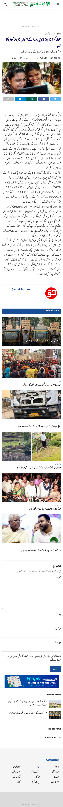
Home (58, 33)
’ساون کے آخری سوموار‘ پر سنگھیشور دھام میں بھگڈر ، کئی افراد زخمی (42, 384)
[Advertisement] (31, 15)
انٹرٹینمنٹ (55, 782)
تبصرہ (58, 577)
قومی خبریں (17, 777)
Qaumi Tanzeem (50, 57)
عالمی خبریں (17, 766)
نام (59, 615)
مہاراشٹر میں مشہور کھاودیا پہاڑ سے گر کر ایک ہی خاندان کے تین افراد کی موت (39, 467)
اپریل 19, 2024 (21, 57)
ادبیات (56, 777)
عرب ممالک (16, 772)
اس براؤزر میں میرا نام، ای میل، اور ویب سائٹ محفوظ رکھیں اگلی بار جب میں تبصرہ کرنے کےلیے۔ (34, 658)
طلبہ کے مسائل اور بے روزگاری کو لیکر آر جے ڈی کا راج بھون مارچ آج (41, 550)
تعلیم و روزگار (35, 772)
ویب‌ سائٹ (57, 642)
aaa (57, 766)
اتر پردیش (55, 772)
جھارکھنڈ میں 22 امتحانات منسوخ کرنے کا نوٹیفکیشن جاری (45, 509)
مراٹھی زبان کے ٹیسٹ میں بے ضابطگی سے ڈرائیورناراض (42, 340)
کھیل (19, 782)
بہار (60, 381)
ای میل (58, 629)
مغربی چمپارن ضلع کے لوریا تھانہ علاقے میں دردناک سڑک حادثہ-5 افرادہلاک (39, 426)
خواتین (37, 777)
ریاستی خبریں (49, 33)
